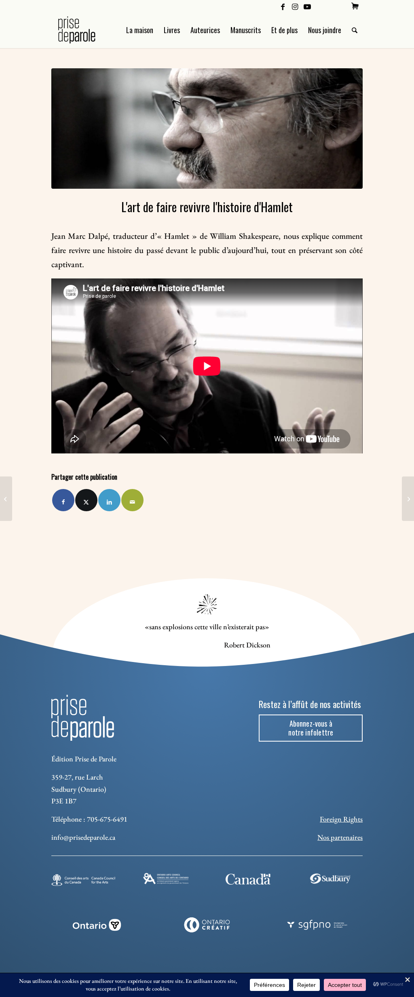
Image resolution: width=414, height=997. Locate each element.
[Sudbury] (330, 879)
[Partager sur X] (86, 500)
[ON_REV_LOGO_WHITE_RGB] (97, 925)
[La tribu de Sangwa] (408, 498)
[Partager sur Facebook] (63, 500)
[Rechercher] (354, 30)
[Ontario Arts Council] (165, 879)
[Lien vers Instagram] (295, 6)
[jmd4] (207, 128)
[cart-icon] (355, 6)
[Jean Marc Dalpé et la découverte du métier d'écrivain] (6, 498)
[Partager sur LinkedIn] (109, 500)
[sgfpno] (317, 925)
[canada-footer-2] (248, 879)
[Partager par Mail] (132, 500)
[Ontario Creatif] (207, 925)
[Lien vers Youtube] (307, 6)
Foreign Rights (341, 819)
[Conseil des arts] (83, 880)
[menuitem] (355, 6)
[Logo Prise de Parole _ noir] (86, 30)
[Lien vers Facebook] (283, 6)
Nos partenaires (340, 837)
